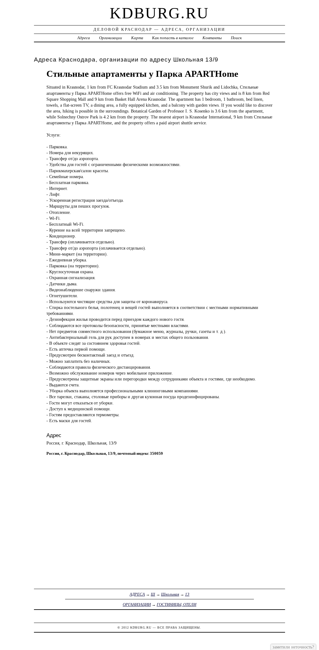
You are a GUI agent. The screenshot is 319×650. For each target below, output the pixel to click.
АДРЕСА (137, 594)
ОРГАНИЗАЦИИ (137, 604)
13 (187, 594)
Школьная (170, 594)
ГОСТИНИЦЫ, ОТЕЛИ (176, 604)
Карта (137, 37)
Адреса (83, 37)
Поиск (236, 37)
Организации (110, 37)
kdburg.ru (159, 13)
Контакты (212, 37)
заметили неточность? (293, 646)
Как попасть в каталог (172, 37)
